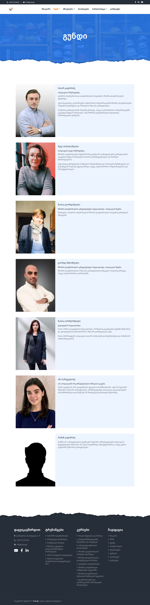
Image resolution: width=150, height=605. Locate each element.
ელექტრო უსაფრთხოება (89, 564)
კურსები (113, 553)
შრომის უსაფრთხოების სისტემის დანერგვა (88, 553)
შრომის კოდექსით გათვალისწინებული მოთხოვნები (54, 549)
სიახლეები (83, 9)
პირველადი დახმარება (57, 539)
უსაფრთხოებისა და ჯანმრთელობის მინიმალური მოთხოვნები (89, 582)
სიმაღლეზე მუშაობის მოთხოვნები (87, 547)
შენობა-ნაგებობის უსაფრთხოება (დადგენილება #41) (58, 561)
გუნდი (112, 543)
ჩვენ (56, 9)
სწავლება (68, 9)
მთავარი (46, 9)
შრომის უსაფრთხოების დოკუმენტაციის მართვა (88, 559)
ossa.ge (36, 601)
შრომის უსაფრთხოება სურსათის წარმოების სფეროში (90, 575)
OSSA (112, 539)
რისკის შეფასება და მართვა (90, 536)
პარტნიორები (116, 546)
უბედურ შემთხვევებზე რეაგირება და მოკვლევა (87, 541)
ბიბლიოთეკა (98, 9)
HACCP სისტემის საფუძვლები (59, 555)
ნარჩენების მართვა (55, 543)
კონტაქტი (115, 9)
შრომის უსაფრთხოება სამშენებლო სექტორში (87, 569)
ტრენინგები (115, 550)
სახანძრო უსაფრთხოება (57, 536)
